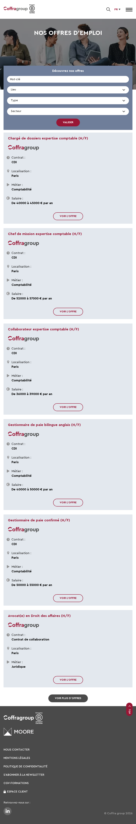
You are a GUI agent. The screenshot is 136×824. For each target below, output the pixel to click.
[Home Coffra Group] (16, 9)
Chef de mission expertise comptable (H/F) (45, 234)
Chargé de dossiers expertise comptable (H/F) (48, 138)
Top (129, 711)
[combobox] (68, 89)
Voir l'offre (68, 216)
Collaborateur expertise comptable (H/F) (43, 329)
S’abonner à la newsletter (24, 774)
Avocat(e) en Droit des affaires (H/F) (39, 616)
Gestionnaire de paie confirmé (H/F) (39, 520)
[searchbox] (27, 91)
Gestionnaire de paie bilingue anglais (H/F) (44, 425)
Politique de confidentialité (25, 766)
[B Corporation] (32, 9)
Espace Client (17, 791)
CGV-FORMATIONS (16, 783)
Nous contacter (17, 749)
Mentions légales (17, 758)
